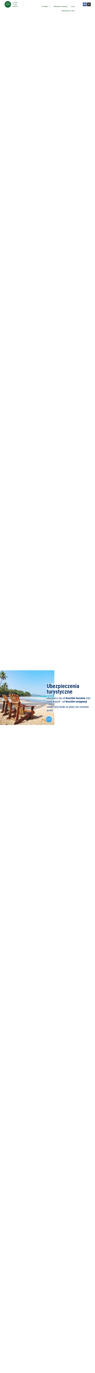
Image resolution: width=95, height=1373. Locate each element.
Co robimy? (44, 6)
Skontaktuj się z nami (68, 11)
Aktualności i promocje (60, 6)
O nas (72, 6)
